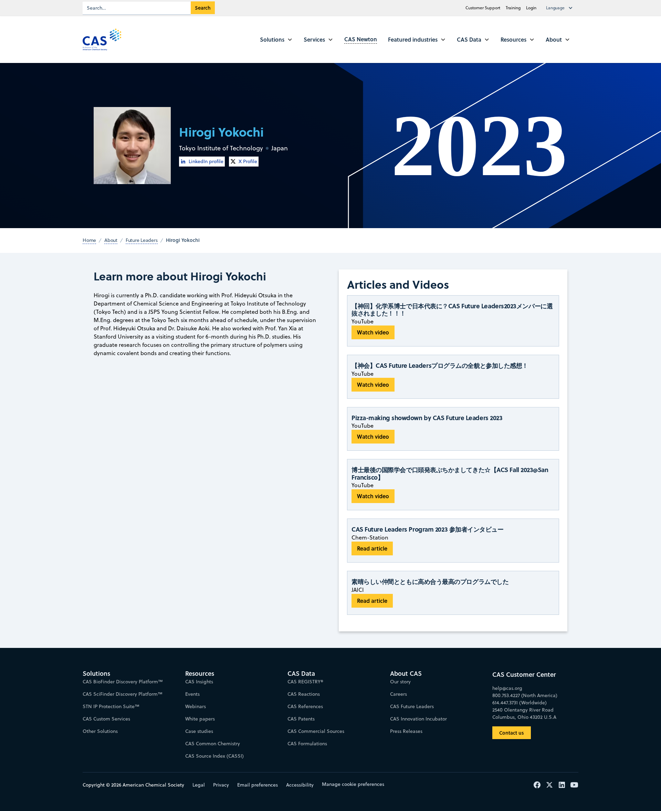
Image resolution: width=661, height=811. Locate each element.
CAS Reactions (303, 694)
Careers (398, 694)
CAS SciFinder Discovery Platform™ (122, 694)
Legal (198, 784)
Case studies (199, 731)
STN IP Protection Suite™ (111, 706)
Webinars (195, 706)
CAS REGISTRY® (305, 681)
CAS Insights (199, 681)
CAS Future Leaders (412, 706)
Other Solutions (100, 731)
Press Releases (406, 731)
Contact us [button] (511, 732)
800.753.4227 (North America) (524, 695)
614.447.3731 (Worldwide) (519, 702)
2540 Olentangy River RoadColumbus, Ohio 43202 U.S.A (524, 713)
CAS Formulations (307, 743)
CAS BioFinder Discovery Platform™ (123, 681)
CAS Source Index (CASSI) (214, 756)
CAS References (305, 706)
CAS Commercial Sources (315, 731)
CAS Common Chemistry (212, 743)
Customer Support (482, 8)
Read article (372, 548)
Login (531, 8)
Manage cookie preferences (353, 784)
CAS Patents (301, 718)
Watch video (373, 332)
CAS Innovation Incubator (418, 718)
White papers (200, 718)
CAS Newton (360, 39)
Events (192, 694)
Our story (400, 681)
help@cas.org (507, 688)
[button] (560, 7)
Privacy (221, 784)
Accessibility (300, 784)
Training (513, 8)
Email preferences (257, 784)
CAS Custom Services (106, 718)
